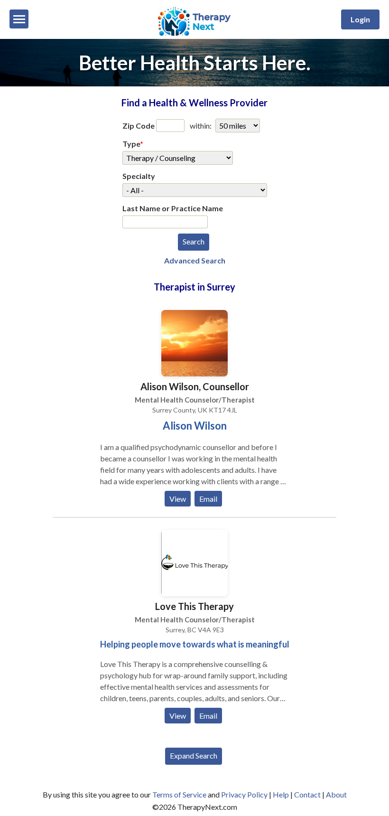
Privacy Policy (244, 794)
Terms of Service (179, 794)
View (177, 498)
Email (208, 498)
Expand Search (193, 755)
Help (281, 794)
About (336, 794)
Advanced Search (194, 260)
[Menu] (18, 18)
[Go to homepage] (194, 35)
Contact (307, 794)
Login (360, 19)
